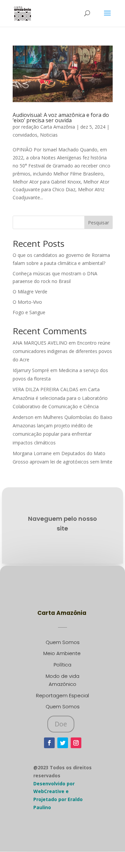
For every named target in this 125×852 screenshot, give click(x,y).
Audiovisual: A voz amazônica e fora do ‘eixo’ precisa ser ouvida (61, 117)
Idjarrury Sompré (31, 370)
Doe (61, 723)
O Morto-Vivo (27, 302)
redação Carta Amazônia (48, 127)
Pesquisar (98, 222)
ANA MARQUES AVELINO (40, 343)
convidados (25, 135)
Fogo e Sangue (29, 312)
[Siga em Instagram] (76, 742)
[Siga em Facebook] (49, 742)
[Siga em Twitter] (62, 742)
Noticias (49, 135)
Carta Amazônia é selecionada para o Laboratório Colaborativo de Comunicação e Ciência (60, 397)
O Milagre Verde (30, 291)
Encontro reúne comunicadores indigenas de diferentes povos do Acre (62, 351)
